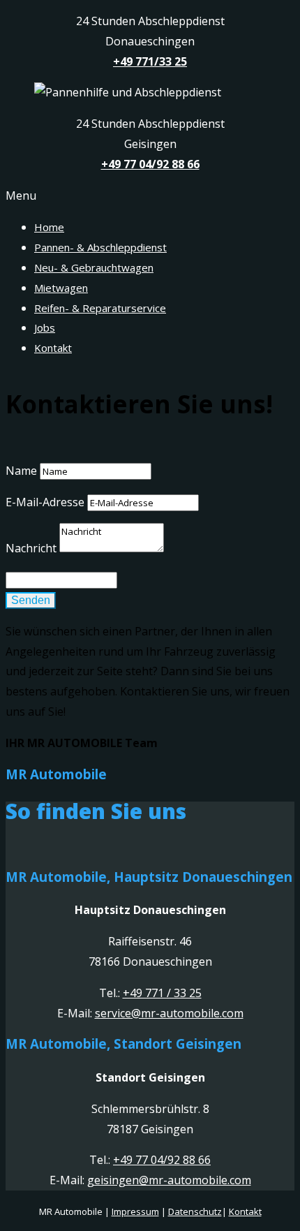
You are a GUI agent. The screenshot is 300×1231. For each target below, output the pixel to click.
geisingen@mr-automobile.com (169, 1180)
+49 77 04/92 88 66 (162, 1159)
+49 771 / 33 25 (162, 993)
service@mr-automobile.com (169, 1013)
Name (21, 470)
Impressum (135, 1211)
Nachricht (31, 548)
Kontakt (245, 1211)
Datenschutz (195, 1211)
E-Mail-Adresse (45, 502)
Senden (30, 600)
